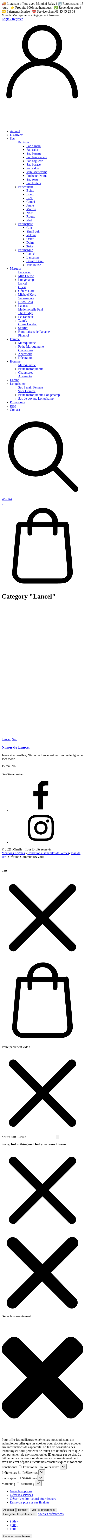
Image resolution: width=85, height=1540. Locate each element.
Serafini (23, 328)
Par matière (25, 224)
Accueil (15, 131)
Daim (30, 242)
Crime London (27, 324)
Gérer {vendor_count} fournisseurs (33, 1498)
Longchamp (26, 279)
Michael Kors (27, 294)
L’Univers (16, 135)
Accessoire (25, 354)
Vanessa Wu (26, 298)
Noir (29, 213)
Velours (31, 235)
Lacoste (23, 305)
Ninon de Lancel (16, 747)
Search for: (9, 1136)
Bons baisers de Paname (34, 331)
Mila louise (33, 265)
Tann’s (22, 320)
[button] (42, 1378)
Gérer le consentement (17, 1536)
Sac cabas (32, 149)
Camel (30, 201)
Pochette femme (36, 175)
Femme (15, 339)
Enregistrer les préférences (19, 1514)
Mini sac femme (36, 172)
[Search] (57, 1137)
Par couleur (25, 187)
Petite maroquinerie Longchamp (39, 395)
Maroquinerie (27, 343)
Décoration (25, 357)
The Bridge (25, 313)
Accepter (8, 1509)
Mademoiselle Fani (30, 309)
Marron (31, 209)
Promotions (17, 402)
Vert (29, 220)
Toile (29, 246)
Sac (12, 138)
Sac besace (33, 164)
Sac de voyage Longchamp (36, 398)
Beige (30, 190)
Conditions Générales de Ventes (48, 853)
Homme (15, 361)
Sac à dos (32, 168)
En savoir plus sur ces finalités (29, 1502)
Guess (22, 287)
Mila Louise (26, 276)
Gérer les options (21, 1491)
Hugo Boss (25, 302)
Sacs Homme (26, 391)
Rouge (30, 216)
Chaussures (25, 350)
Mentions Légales (13, 853)
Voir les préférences (43, 1509)
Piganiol (23, 335)
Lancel (30, 253)
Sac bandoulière (36, 157)
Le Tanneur (25, 317)
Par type (23, 142)
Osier (29, 239)
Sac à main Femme (30, 387)
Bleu (29, 198)
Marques (15, 268)
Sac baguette (34, 161)
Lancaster (32, 257)
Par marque (25, 250)
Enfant (14, 380)
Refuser (22, 1509)
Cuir (29, 227)
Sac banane (33, 153)
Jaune (30, 205)
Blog (13, 406)
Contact (15, 409)
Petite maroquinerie (30, 369)
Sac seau (32, 179)
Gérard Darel (35, 261)
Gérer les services (21, 1495)
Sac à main (33, 146)
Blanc (30, 194)
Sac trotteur (33, 183)
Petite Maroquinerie (31, 346)
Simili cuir (33, 231)
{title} (14, 1521)
